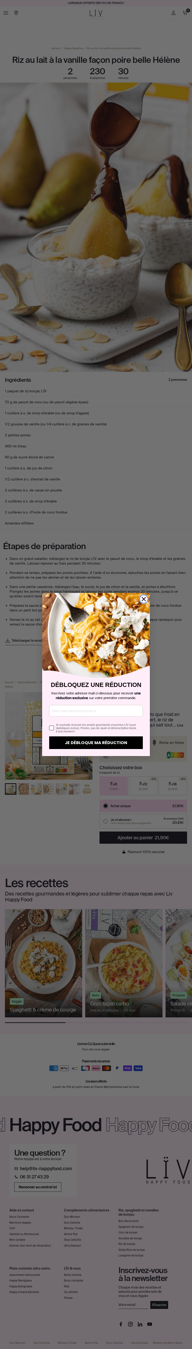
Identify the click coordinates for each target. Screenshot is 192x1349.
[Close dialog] (144, 599)
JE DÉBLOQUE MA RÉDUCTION (96, 743)
